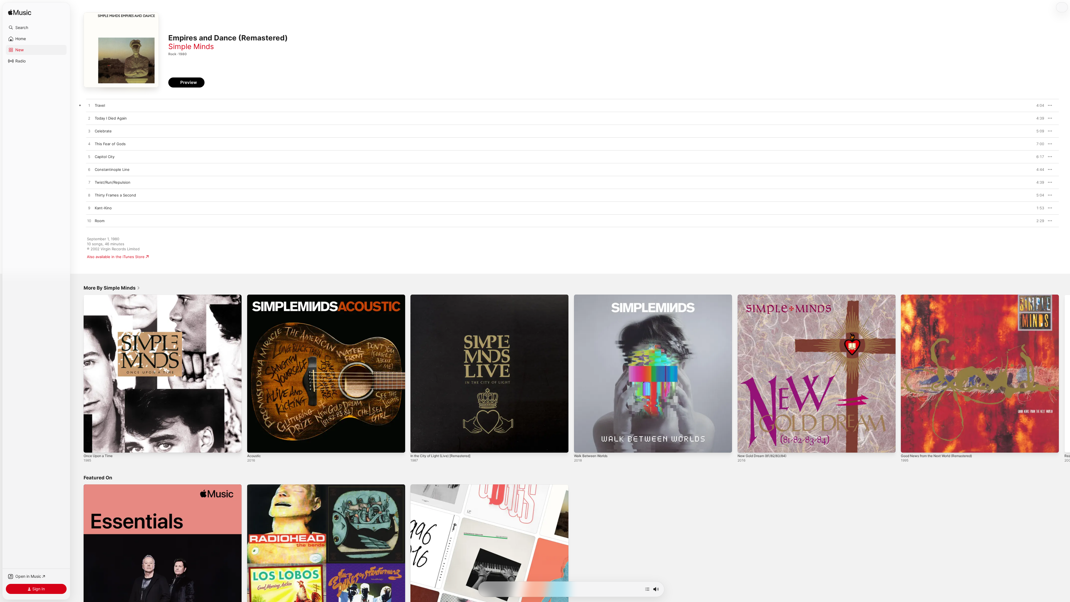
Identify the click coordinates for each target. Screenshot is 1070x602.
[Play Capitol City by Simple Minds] (89, 156)
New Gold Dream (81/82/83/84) (765, 297)
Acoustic (254, 297)
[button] (36, 27)
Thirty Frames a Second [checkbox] (115, 195)
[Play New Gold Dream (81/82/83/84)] (744, 445)
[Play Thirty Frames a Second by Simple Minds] (89, 195)
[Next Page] (1064, 373)
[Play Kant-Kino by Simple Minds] (89, 208)
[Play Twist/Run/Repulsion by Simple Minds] (89, 182)
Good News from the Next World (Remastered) (942, 297)
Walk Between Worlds (592, 297)
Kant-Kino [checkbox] (103, 208)
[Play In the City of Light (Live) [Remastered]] (417, 445)
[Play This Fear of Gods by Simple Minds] (89, 144)
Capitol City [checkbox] (105, 156)
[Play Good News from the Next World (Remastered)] (908, 445)
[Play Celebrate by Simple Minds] (89, 131)
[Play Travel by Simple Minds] (89, 105)
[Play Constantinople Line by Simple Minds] (89, 169)
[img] (19, 12)
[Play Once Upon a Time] (90, 445)
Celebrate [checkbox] (103, 131)
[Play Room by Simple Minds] (89, 221)
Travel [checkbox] (100, 105)
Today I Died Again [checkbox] (111, 118)
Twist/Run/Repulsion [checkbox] (112, 182)
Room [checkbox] (99, 221)
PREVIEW (1038, 105)
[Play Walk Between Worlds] (581, 445)
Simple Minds (191, 46)
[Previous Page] (78, 373)
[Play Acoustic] (254, 445)
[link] (112, 288)
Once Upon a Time (100, 297)
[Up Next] (647, 589)
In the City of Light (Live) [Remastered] (444, 297)
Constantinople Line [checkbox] (112, 169)
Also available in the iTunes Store (116, 256)
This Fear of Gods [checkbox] (110, 144)
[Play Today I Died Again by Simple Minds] (89, 118)
